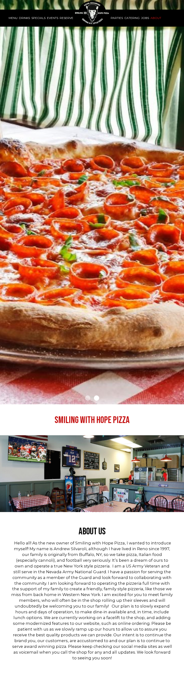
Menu (13, 18)
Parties (117, 18)
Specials (38, 18)
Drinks (24, 18)
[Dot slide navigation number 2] (96, 398)
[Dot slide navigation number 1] (87, 398)
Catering (132, 18)
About (155, 18)
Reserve (66, 18)
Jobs (145, 18)
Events (52, 18)
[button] (180, 400)
